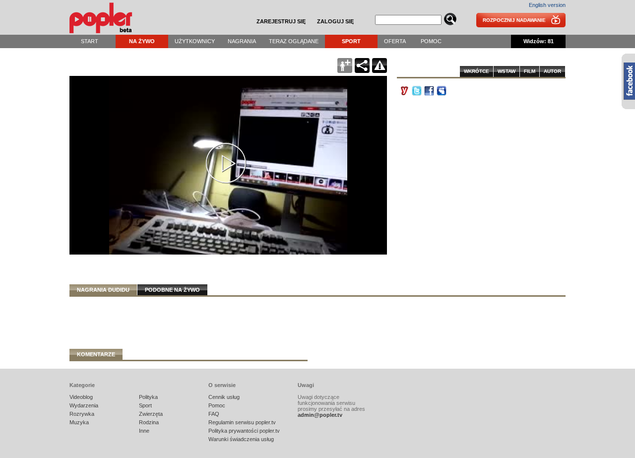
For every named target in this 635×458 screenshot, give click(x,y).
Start (89, 41)
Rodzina (149, 422)
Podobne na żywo (172, 290)
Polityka (148, 397)
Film (529, 71)
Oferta (395, 41)
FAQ (213, 414)
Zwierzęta (151, 414)
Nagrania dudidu (103, 290)
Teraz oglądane (293, 41)
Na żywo (142, 41)
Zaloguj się (335, 21)
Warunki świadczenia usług (241, 439)
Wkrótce (476, 71)
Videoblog (81, 397)
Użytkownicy (195, 41)
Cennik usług (224, 397)
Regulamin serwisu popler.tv (242, 422)
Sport (351, 41)
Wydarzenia (83, 405)
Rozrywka (81, 414)
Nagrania (242, 41)
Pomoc (431, 41)
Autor (552, 71)
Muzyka (79, 422)
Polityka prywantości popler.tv (244, 431)
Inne (144, 431)
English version (547, 5)
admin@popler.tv (320, 415)
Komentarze (96, 354)
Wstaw (506, 71)
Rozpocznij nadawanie (514, 20)
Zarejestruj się (281, 21)
